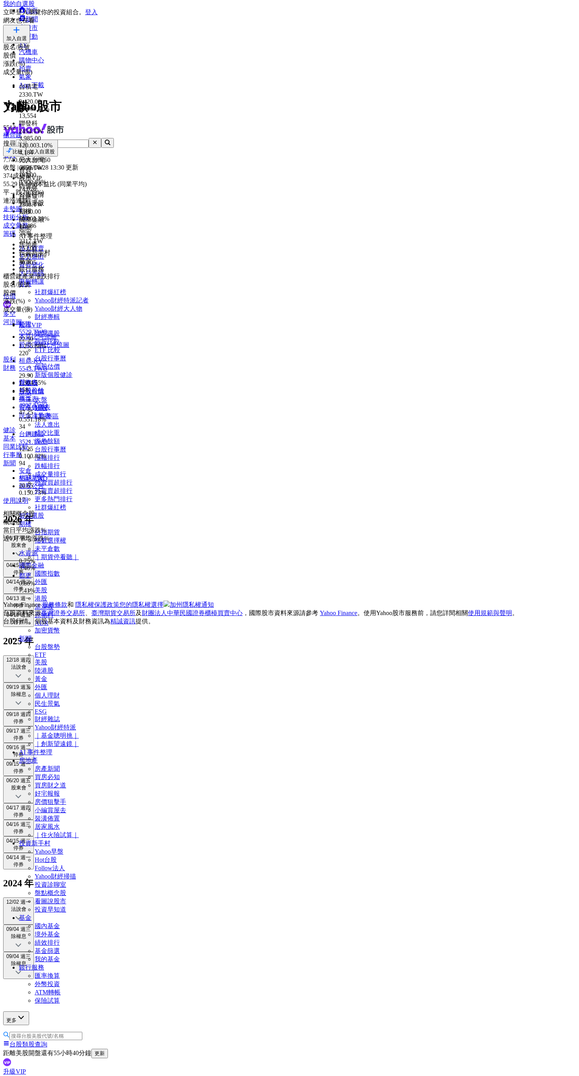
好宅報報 (47, 793)
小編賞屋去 (50, 810)
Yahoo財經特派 (55, 727)
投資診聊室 (50, 884)
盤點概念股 (50, 893)
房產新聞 (47, 768)
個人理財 (47, 695)
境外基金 (47, 934)
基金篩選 (47, 950)
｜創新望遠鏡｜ (57, 743)
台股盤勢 (47, 646)
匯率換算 (47, 975)
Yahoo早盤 (49, 851)
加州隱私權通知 (192, 604)
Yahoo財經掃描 (55, 876)
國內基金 (47, 926)
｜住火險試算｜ (57, 835)
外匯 (41, 687)
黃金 (41, 678)
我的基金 (47, 959)
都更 (25, 575)
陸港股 (44, 670)
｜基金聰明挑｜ (57, 735)
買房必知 (47, 777)
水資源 (28, 553)
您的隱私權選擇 (141, 604)
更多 (11, 1020)
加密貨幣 (47, 630)
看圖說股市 (50, 901)
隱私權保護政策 (97, 604)
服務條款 (54, 604)
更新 (100, 1053)
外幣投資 (47, 984)
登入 (91, 12)
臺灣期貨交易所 (113, 613)
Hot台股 (46, 859)
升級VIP (14, 1071)
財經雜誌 (47, 719)
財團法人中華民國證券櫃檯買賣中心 (192, 613)
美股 (41, 662)
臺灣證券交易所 (63, 613)
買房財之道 (50, 785)
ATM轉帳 (48, 992)
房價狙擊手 (50, 801)
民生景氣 (47, 703)
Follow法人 (50, 868)
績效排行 (47, 942)
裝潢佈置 (47, 818)
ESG (41, 711)
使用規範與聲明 (490, 613)
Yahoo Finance (338, 613)
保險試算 (47, 1000)
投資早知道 (50, 909)
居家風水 (47, 826)
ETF (40, 654)
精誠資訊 (122, 621)
